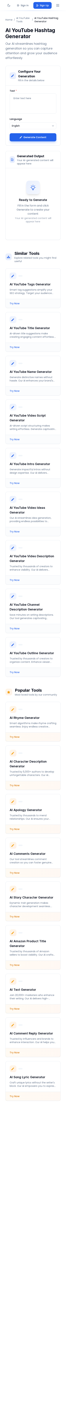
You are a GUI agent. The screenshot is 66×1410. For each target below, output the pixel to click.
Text (13, 91)
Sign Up (44, 5)
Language (16, 119)
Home (9, 19)
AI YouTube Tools (23, 19)
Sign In (25, 5)
